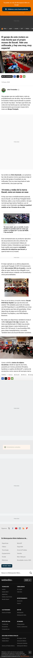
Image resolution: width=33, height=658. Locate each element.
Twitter (18, 76)
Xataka (3, 589)
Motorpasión (20, 612)
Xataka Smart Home (7, 596)
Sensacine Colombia (22, 643)
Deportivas (5, 543)
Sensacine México (21, 640)
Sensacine (19, 601)
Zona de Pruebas (22, 550)
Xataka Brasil (5, 640)
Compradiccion (5, 629)
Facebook (14, 76)
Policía (27, 28)
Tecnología (5, 550)
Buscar (30, 572)
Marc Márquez (21, 557)
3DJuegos (19, 589)
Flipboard (21, 76)
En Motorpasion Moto (9, 224)
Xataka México (5, 638)
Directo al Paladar (6, 612)
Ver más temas (6, 565)
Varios (10, 375)
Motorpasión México (22, 645)
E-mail (24, 76)
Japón (10, 28)
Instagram (19, 528)
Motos (24, 375)
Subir (26, 580)
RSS (23, 528)
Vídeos (4, 546)
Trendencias (5, 624)
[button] (13, 90)
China (5, 28)
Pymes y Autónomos (22, 626)
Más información (25, 656)
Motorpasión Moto (21, 615)
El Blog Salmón (20, 624)
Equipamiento (6, 553)
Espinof (19, 603)
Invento (16, 28)
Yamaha (19, 553)
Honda (4, 557)
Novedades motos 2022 (24, 560)
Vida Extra (19, 592)
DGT (22, 28)
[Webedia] (6, 581)
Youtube (16, 528)
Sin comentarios (8, 76)
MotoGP (19, 543)
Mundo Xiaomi (5, 599)
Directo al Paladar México (8, 645)
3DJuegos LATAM (21, 638)
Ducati (17, 375)
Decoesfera (5, 626)
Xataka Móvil (5, 592)
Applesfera (4, 594)
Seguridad (20, 546)
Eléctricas (5, 560)
